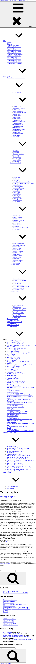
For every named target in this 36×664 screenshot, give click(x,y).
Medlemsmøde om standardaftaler (16, 343)
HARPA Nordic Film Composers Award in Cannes (20, 468)
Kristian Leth (16, 221)
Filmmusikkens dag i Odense (14, 359)
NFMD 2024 (10, 452)
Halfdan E (16, 161)
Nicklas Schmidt (17, 255)
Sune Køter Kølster (18, 289)
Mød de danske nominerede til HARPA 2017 (19, 466)
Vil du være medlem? (12, 319)
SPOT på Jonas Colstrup (13, 320)
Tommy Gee (16, 314)
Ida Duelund (16, 177)
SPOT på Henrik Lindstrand (14, 322)
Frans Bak (16, 155)
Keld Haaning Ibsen (18, 220)
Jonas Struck (16, 195)
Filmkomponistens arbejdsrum (15, 404)
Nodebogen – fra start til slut (14, 420)
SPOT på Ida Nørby (12, 323)
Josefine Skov (17, 197)
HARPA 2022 (10, 384)
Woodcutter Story (11, 377)
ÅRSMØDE (10, 417)
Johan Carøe (16, 192)
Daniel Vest (16, 132)
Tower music (10, 408)
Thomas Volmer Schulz (19, 310)
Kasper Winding (17, 217)
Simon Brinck (17, 283)
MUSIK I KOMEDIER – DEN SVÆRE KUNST (20, 431)
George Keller (17, 160)
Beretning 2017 (11, 48)
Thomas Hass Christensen (20, 308)
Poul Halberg (16, 263)
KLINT (9, 428)
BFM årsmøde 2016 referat (14, 47)
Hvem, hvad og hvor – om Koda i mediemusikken (16, 609)
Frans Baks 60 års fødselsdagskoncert (17, 413)
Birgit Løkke (16, 117)
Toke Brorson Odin (18, 313)
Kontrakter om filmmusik (10, 600)
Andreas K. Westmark (19, 108)
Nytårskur (9, 363)
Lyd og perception (11, 422)
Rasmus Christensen (18, 279)
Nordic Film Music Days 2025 (15, 449)
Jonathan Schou (17, 198)
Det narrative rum (11, 375)
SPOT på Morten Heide (13, 325)
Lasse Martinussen (18, 224)
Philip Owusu (17, 261)
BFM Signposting (11, 488)
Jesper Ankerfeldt (18, 186)
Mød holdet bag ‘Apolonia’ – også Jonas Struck (19, 365)
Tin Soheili (16, 311)
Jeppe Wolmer (17, 185)
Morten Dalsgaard (18, 251)
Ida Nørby (16, 179)
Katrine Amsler (17, 218)
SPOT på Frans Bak (12, 326)
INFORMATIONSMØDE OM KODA (17, 411)
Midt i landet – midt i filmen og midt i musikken (19, 395)
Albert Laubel (17, 106)
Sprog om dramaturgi (12, 392)
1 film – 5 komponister (9, 606)
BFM (4, 41)
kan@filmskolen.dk (5, 563)
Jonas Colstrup (17, 194)
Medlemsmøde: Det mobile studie (15, 372)
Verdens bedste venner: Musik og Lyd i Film (18, 426)
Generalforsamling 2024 (13, 357)
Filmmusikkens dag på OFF (14, 340)
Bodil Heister (16, 118)
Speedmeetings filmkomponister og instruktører (19, 402)
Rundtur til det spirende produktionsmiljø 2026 (15, 593)
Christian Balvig (17, 120)
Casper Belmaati (17, 123)
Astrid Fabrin (16, 114)
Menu (30, 26)
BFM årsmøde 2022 (12, 57)
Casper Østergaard (18, 124)
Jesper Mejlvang (17, 189)
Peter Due (16, 258)
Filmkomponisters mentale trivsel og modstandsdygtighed (16, 349)
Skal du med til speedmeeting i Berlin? (13, 635)
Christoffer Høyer (18, 126)
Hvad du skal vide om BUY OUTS (16, 374)
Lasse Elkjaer (17, 223)
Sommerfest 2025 (11, 354)
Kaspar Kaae (16, 215)
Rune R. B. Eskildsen (19, 282)
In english (6, 610)
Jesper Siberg (16, 191)
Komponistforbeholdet (9, 601)
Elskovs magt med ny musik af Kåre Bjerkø (18, 399)
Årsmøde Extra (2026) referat (14, 63)
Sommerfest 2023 (11, 371)
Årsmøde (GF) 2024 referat (14, 60)
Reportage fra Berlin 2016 (14, 471)
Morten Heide (17, 252)
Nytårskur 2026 (11, 346)
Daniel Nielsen (17, 130)
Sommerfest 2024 (11, 360)
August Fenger (17, 115)
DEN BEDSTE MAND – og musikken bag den (19, 419)
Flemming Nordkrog (18, 154)
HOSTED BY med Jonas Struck (15, 383)
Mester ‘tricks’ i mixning (13, 390)
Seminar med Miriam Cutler (14, 386)
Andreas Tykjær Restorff (20, 112)
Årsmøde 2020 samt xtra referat (15, 54)
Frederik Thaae (17, 157)
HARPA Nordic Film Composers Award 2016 (19, 469)
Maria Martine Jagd (18, 243)
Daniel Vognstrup (18, 133)
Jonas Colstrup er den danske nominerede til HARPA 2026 (18, 639)
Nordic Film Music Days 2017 (15, 465)
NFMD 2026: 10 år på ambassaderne (16, 446)
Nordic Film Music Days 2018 (15, 463)
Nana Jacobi (16, 254)
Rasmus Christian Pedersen (20, 280)
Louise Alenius (17, 226)
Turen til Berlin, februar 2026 (11, 633)
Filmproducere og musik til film (15, 393)
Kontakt (5, 612)
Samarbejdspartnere (8, 603)
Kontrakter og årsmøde (13, 378)
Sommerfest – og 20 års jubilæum (15, 342)
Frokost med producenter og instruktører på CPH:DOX (21, 345)
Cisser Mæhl (16, 127)
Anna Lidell (16, 109)
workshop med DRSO (13, 414)
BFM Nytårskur (11, 355)
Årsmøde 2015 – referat (13, 45)
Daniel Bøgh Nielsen (19, 129)
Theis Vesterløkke (18, 305)
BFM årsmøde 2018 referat (14, 51)
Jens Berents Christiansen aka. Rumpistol (24, 183)
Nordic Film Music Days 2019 (15, 462)
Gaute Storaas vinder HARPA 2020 (16, 458)
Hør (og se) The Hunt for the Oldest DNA (18, 362)
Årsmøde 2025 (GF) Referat (14, 62)
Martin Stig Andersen (19, 245)
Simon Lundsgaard (18, 285)
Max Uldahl (16, 246)
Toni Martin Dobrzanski (19, 316)
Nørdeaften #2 (10, 401)
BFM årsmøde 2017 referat (14, 50)
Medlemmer (6, 76)
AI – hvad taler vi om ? (13, 368)
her (33, 528)
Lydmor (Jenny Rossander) (20, 227)
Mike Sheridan (17, 249)
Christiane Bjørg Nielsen (19, 121)
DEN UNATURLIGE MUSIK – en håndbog (15, 604)
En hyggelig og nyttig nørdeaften (15, 407)
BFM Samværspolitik (12, 486)
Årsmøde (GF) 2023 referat (14, 59)
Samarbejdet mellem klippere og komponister (19, 352)
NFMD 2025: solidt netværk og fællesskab (18, 448)
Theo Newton (17, 307)
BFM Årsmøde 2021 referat (14, 56)
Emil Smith (16, 152)
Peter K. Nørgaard (18, 260)
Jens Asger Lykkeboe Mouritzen (21, 182)
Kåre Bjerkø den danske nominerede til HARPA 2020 (21, 460)
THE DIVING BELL (12, 416)
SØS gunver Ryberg (18, 288)
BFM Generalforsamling (13, 366)
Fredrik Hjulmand (18, 158)
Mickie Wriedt (17, 248)
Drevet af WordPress (5, 663)
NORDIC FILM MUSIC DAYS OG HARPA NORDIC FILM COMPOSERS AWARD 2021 (19, 456)
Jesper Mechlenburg (18, 188)
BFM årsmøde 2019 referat (14, 53)
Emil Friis (16, 151)
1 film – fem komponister (13, 410)
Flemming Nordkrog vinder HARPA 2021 (18, 454)
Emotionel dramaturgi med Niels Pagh (17, 381)
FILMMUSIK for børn (13, 405)
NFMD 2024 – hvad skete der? (15, 451)
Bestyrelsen (10, 42)
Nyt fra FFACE (7, 632)
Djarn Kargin (16, 135)
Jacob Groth (16, 180)
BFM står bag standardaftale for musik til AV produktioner (18, 636)
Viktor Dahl (16, 317)
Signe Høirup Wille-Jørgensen (21, 286)
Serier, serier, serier (12, 429)
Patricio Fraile (17, 257)
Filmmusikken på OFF (13, 369)
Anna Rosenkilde (18, 111)
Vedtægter (9, 44)
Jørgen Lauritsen (17, 200)
